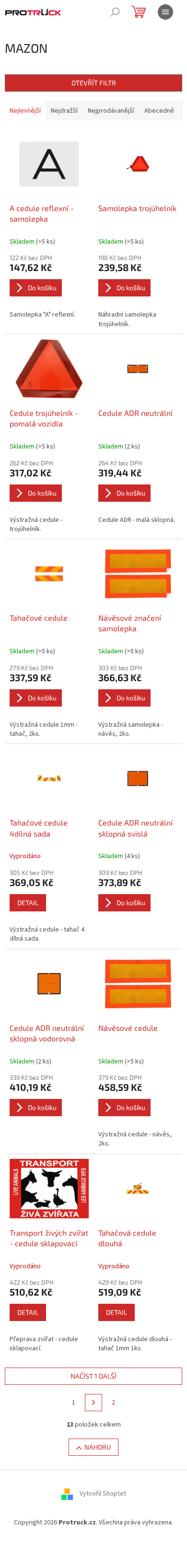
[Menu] (165, 12)
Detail (27, 902)
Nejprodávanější (111, 111)
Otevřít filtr (93, 83)
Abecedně (159, 111)
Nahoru (97, 1447)
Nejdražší (64, 111)
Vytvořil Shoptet (103, 1494)
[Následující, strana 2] (93, 1402)
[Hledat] (115, 12)
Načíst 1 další (93, 1376)
